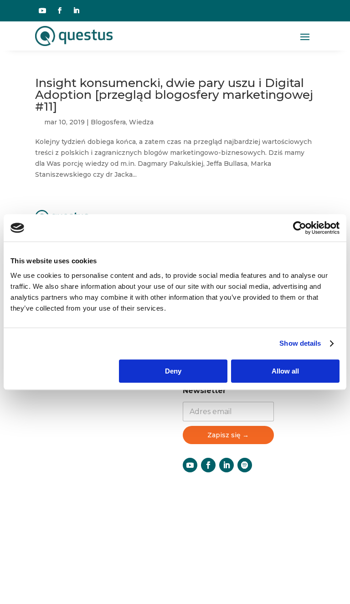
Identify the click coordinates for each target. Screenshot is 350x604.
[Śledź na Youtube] (42, 10)
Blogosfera (108, 122)
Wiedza (141, 122)
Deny (173, 371)
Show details (300, 343)
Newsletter (204, 390)
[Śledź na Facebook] (59, 10)
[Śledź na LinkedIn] (76, 10)
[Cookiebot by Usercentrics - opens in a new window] (300, 228)
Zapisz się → (228, 435)
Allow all (285, 371)
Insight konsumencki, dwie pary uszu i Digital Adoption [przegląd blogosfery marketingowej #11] (174, 95)
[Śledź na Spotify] (244, 465)
